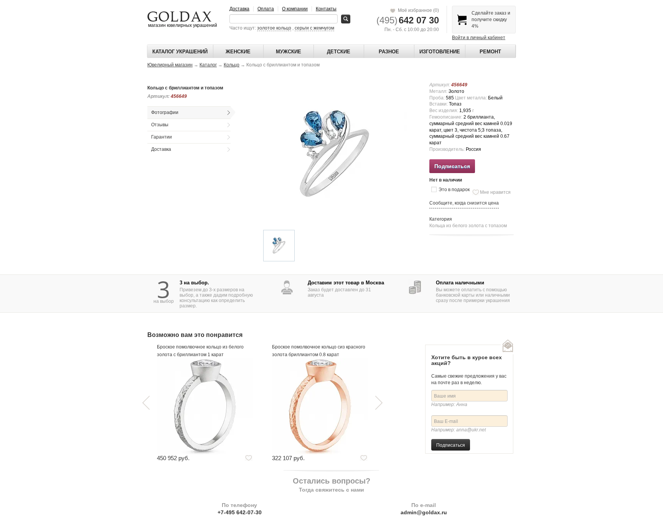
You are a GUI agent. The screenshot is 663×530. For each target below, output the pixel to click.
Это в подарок (454, 189)
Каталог (208, 65)
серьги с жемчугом (314, 28)
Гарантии (161, 137)
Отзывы (159, 124)
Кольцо (231, 65)
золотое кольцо (274, 28)
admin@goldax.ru (424, 512)
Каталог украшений (180, 51)
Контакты (326, 9)
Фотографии (164, 112)
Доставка (239, 9)
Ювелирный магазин (170, 65)
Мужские (288, 51)
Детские (338, 51)
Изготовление (439, 51)
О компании (295, 9)
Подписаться (450, 444)
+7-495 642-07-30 (240, 512)
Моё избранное (417, 10)
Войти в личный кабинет (478, 37)
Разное (389, 51)
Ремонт (490, 51)
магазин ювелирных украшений (182, 25)
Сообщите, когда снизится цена (464, 203)
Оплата (265, 9)
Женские (238, 51)
